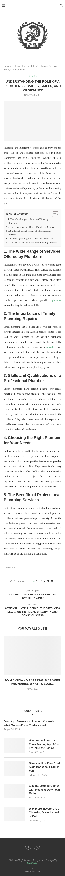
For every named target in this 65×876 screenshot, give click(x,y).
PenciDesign (32, 863)
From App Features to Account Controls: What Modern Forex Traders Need (29, 723)
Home (6, 66)
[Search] (61, 5)
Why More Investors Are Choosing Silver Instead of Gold (44, 812)
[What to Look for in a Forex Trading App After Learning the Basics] (14, 745)
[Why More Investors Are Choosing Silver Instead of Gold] (14, 814)
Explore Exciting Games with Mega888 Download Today (44, 789)
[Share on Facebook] (41, 581)
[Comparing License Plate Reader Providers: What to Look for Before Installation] (32, 655)
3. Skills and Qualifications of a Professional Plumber (29, 232)
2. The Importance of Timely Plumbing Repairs (31, 227)
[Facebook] (28, 847)
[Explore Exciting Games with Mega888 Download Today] (14, 791)
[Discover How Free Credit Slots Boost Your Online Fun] (14, 768)
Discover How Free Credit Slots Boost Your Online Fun (45, 767)
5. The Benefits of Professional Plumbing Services (32, 242)
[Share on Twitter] (44, 581)
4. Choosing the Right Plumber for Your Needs (30, 238)
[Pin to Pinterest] (48, 581)
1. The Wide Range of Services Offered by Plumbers (28, 221)
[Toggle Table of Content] (53, 214)
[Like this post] (37, 581)
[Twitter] (37, 847)
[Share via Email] (52, 581)
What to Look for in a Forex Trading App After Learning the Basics (44, 744)
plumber (56, 300)
